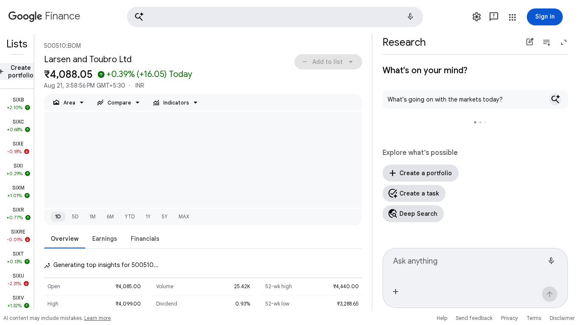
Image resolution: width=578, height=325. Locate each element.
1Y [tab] (148, 216)
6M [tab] (110, 216)
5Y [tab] (165, 216)
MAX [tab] (184, 216)
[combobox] (468, 264)
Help (442, 318)
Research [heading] (404, 42)
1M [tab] (92, 216)
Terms (533, 318)
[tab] (64, 238)
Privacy (509, 318)
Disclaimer (562, 318)
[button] (275, 17)
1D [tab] (58, 216)
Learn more (97, 318)
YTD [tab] (130, 216)
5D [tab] (75, 216)
